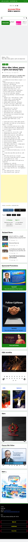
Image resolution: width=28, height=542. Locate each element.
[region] (14, 367)
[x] (14, 6)
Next (24, 441)
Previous (3, 441)
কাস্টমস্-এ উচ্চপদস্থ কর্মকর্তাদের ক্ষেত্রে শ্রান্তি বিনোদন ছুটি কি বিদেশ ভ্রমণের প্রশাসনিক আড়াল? (12, 1)
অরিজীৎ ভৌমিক (19, 370)
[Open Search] (24, 17)
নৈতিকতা (8, 215)
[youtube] (17, 6)
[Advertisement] (14, 40)
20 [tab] (15, 380)
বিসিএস (4, 64)
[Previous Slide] (24, 1)
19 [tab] (13, 380)
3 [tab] (9, 376)
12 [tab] (9, 378)
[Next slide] (26, 1)
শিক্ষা (7, 64)
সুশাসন (19, 215)
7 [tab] (19, 376)
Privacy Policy (14, 530)
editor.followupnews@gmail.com (12, 511)
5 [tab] (14, 376)
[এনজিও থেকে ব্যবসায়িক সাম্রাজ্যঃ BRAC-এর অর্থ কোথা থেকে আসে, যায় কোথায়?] (14, 23)
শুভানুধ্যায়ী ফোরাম (14, 526)
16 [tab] (19, 378)
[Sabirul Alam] (14, 456)
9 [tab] (24, 376)
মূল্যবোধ (13, 215)
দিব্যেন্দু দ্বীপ (19, 368)
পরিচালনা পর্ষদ (14, 521)
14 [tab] (14, 378)
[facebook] (10, 6)
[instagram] (12, 6)
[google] (15, 6)
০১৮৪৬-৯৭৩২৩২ (7, 510)
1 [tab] (4, 376)
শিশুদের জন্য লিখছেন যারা (14, 243)
